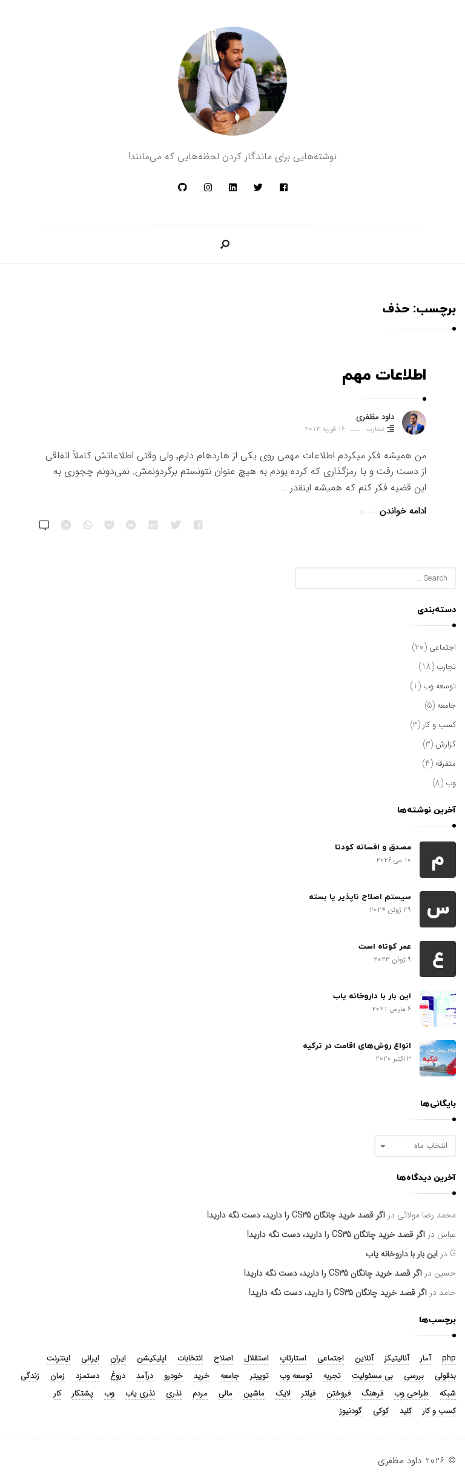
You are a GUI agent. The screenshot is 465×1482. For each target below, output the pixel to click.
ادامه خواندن (403, 511)
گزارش (445, 744)
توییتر (259, 1376)
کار (57, 1394)
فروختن (338, 1394)
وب (451, 783)
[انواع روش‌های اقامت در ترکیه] (438, 1058)
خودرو (173, 1376)
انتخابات (190, 1359)
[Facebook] (284, 188)
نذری (174, 1394)
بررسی (414, 1376)
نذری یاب (140, 1394)
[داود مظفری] (232, 81)
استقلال (256, 1359)
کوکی (381, 1411)
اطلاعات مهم (384, 375)
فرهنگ (372, 1394)
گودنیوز (351, 1411)
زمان (57, 1376)
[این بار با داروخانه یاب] (438, 1008)
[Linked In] (233, 188)
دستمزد (87, 1376)
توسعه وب (439, 686)
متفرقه (445, 763)
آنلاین (364, 1359)
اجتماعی (442, 647)
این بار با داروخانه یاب (372, 996)
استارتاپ (293, 1359)
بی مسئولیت (372, 1376)
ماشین (254, 1394)
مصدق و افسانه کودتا (373, 847)
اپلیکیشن (152, 1359)
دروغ (117, 1376)
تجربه (332, 1376)
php (449, 1359)
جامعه (446, 705)
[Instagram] (208, 188)
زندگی (30, 1376)
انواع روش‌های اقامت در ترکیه (357, 1046)
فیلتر (308, 1394)
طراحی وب (411, 1394)
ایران (118, 1359)
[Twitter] (258, 188)
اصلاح (223, 1359)
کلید (406, 1411)
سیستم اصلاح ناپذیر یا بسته (360, 897)
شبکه (448, 1394)
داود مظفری (375, 416)
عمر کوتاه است (384, 946)
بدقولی (445, 1376)
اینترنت (58, 1359)
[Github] (182, 188)
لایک (283, 1394)
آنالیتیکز (396, 1359)
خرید (201, 1376)
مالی (225, 1394)
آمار (425, 1359)
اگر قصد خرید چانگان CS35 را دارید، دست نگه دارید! (296, 1215)
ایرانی (90, 1359)
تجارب (375, 429)
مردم (200, 1394)
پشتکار (82, 1394)
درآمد (144, 1376)
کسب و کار (439, 725)
